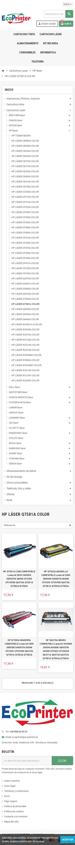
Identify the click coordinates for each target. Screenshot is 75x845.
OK (64, 760)
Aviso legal (9, 786)
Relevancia (9, 525)
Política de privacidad (15, 806)
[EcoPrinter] (16, 18)
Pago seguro (10, 801)
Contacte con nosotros (15, 816)
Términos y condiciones (16, 791)
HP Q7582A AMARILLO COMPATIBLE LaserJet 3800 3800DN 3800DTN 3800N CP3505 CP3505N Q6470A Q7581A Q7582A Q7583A (55, 578)
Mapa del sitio (11, 821)
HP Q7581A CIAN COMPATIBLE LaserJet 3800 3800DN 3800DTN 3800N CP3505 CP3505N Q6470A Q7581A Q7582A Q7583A (19, 578)
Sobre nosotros (12, 780)
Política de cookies (14, 811)
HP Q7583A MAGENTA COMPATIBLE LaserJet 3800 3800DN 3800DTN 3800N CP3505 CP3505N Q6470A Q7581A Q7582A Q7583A (19, 647)
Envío (7, 796)
